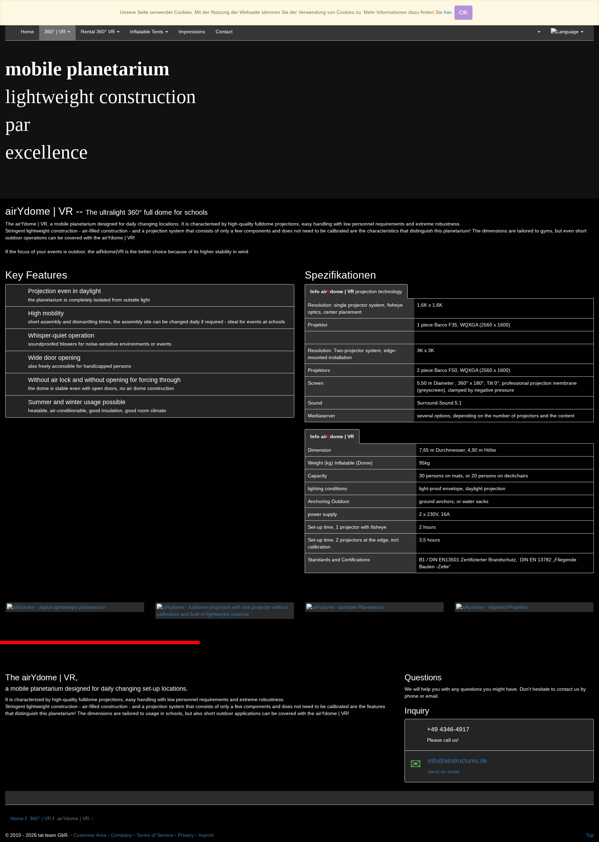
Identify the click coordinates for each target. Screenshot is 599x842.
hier (448, 12)
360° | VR (55, 31)
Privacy (186, 835)
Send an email (443, 771)
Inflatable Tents (147, 31)
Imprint (206, 835)
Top (590, 835)
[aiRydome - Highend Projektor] (524, 607)
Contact (224, 31)
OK (463, 12)
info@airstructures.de (457, 760)
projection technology (356, 291)
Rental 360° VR (98, 31)
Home (27, 31)
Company (121, 835)
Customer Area (89, 835)
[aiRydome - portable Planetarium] (374, 607)
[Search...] (536, 31)
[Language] (567, 31)
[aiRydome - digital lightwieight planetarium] (75, 607)
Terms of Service (155, 835)
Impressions (192, 31)
